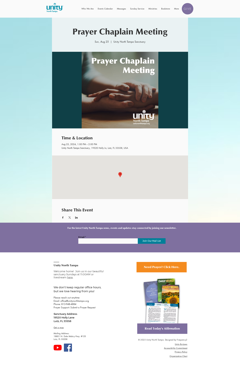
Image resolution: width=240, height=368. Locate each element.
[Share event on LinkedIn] (76, 217)
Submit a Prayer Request (82, 307)
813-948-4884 (68, 304)
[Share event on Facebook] (63, 217)
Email (81, 237)
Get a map (59, 327)
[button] (87, 8)
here (70, 277)
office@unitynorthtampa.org (74, 300)
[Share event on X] (69, 217)
